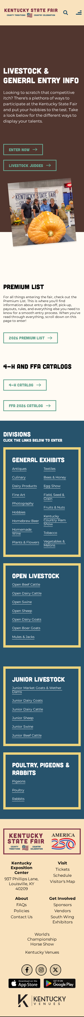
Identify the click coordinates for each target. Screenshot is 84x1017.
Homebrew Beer (25, 521)
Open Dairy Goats (26, 619)
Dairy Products (24, 486)
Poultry (18, 790)
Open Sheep (22, 611)
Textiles (50, 469)
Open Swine (22, 602)
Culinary (19, 477)
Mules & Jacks (23, 637)
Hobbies (18, 512)
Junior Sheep (22, 718)
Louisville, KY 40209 (21, 886)
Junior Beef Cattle (27, 735)
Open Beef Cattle (26, 584)
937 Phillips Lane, (21, 879)
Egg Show (52, 486)
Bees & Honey (55, 477)
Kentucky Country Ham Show (55, 520)
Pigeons (18, 781)
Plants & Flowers (25, 542)
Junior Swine (22, 726)
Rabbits (18, 799)
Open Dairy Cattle (27, 593)
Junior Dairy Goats (27, 700)
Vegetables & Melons (55, 543)
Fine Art (18, 495)
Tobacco (50, 533)
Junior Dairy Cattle (27, 709)
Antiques (19, 469)
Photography (23, 503)
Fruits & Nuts (54, 507)
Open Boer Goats (26, 628)
